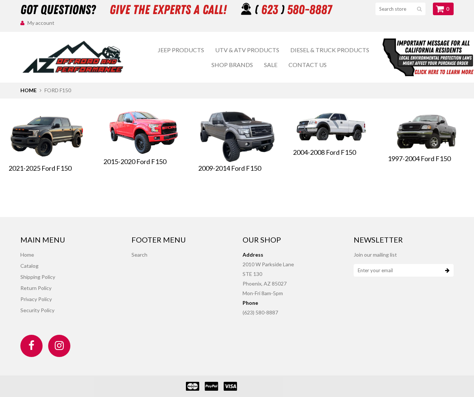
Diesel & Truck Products (329, 49)
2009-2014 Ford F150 (229, 168)
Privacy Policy (36, 299)
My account (40, 23)
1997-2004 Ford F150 (419, 158)
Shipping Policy (37, 277)
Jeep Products (181, 49)
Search (139, 254)
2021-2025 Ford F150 (40, 168)
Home (28, 90)
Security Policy (37, 310)
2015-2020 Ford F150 (134, 161)
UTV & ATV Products (247, 49)
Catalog (29, 266)
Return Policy (35, 288)
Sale (270, 64)
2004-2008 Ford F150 (324, 152)
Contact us (307, 64)
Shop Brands (232, 64)
